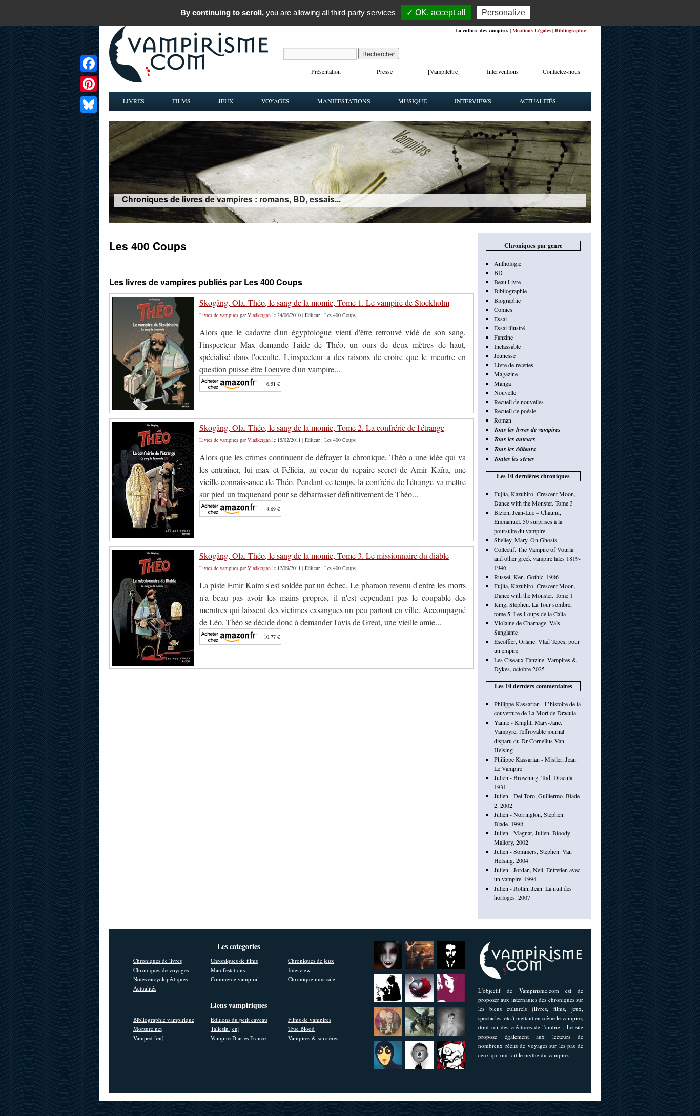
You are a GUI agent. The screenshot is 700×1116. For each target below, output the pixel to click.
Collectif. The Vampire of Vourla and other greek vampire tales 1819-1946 (537, 558)
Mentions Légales (531, 30)
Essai (500, 318)
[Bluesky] (88, 104)
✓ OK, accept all (436, 12)
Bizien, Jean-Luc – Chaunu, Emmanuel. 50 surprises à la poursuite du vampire (528, 521)
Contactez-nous (561, 71)
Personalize (503, 12)
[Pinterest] (88, 84)
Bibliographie (570, 30)
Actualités (537, 101)
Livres (134, 101)
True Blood (301, 1029)
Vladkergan (259, 315)
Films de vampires (309, 1019)
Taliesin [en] (225, 1029)
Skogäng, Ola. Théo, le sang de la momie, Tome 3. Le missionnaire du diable (324, 555)
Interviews (473, 101)
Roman (502, 420)
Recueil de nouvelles (519, 401)
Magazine (506, 374)
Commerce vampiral (235, 979)
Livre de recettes (513, 365)
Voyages (275, 101)
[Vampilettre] (444, 71)
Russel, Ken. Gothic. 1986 (526, 577)
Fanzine (503, 337)
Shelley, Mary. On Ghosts (525, 540)
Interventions (503, 71)
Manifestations (343, 101)
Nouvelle (505, 392)
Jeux (226, 101)
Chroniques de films (234, 960)
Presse (385, 71)
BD (498, 272)
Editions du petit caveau (239, 1019)
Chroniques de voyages (161, 970)
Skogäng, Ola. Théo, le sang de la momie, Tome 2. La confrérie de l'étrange (321, 427)
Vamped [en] (148, 1038)
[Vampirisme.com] (188, 80)
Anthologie (507, 263)
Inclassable (507, 346)
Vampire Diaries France (238, 1038)
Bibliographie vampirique (163, 1019)
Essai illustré (509, 328)
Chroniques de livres (157, 960)
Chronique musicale (311, 979)
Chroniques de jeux (311, 960)
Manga (502, 383)
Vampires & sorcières (313, 1038)
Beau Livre (507, 282)
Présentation (326, 71)
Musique (412, 101)
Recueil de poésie (515, 411)
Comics (503, 309)
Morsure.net (147, 1029)
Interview (299, 970)
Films (181, 101)
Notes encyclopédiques (160, 979)
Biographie (507, 300)
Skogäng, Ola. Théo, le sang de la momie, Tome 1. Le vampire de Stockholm (324, 302)
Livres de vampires (218, 315)
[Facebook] (88, 63)
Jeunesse (505, 355)
